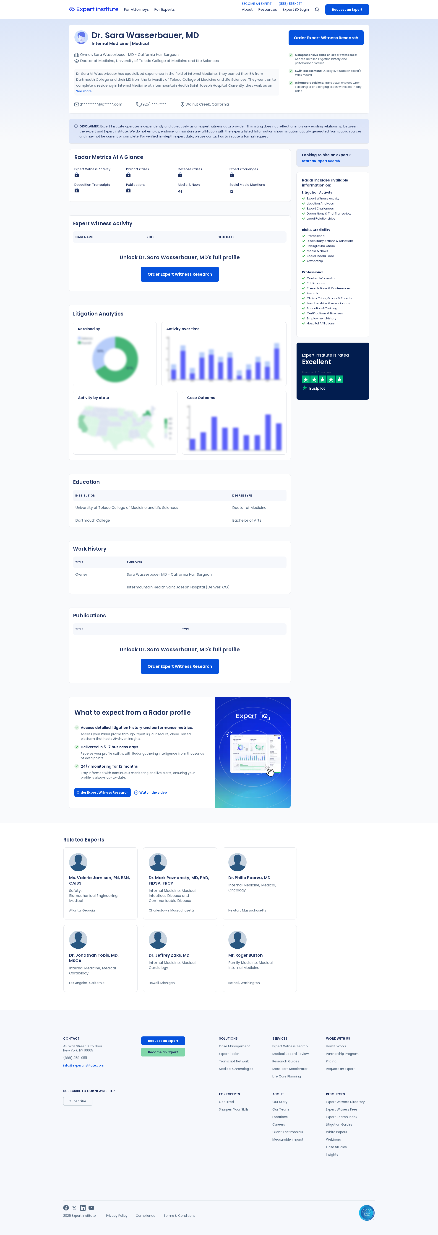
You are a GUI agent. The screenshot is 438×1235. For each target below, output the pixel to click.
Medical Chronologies (236, 1069)
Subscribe (77, 1101)
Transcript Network (234, 1061)
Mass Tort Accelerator (290, 1069)
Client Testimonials (287, 1132)
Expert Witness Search (290, 1046)
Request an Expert (347, 9)
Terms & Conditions (179, 1216)
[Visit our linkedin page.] (83, 1208)
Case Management (234, 1046)
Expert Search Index (341, 1117)
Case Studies (336, 1147)
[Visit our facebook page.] (66, 1208)
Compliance (145, 1216)
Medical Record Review (290, 1054)
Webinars (333, 1139)
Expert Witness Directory (345, 1102)
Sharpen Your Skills (233, 1109)
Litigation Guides (339, 1124)
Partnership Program (342, 1054)
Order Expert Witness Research (326, 38)
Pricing (331, 1061)
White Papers (336, 1132)
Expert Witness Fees (341, 1109)
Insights (332, 1154)
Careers (278, 1124)
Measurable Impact (287, 1139)
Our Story (279, 1102)
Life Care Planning (286, 1076)
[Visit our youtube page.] (91, 1208)
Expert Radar (229, 1054)
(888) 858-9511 (290, 3)
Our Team (280, 1109)
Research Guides (285, 1061)
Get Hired (226, 1102)
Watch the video (153, 792)
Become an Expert (163, 1052)
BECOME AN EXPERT (257, 3)
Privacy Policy (117, 1216)
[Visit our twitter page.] (74, 1208)
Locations (280, 1117)
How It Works (336, 1046)
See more (84, 91)
